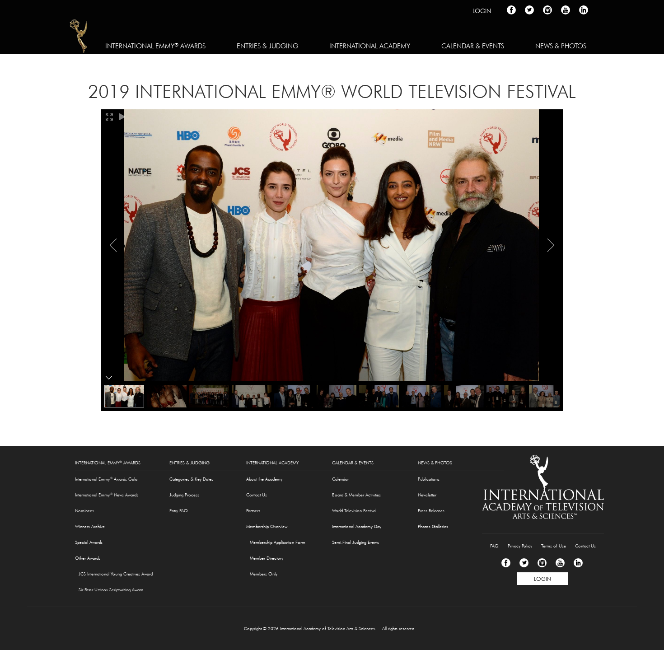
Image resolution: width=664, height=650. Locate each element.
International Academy (369, 46)
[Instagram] (542, 562)
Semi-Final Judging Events (355, 542)
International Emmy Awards (155, 45)
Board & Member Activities (356, 495)
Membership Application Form (277, 542)
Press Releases (431, 511)
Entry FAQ (178, 511)
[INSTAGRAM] (547, 9)
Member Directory (266, 558)
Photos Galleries (433, 526)
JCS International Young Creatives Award (116, 574)
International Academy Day (356, 526)
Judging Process (184, 495)
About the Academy (264, 479)
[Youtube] (560, 562)
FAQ (494, 546)
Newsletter (427, 495)
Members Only (263, 574)
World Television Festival (354, 511)
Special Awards (89, 542)
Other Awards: (88, 558)
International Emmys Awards (79, 37)
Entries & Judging (267, 46)
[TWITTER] (529, 9)
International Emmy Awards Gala (106, 479)
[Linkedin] (578, 562)
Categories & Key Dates (191, 479)
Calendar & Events (472, 46)
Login (481, 11)
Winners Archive (90, 526)
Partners (253, 511)
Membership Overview (266, 526)
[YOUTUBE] (565, 9)
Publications (429, 479)
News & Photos (560, 46)
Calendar (340, 479)
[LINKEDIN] (583, 9)
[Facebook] (505, 562)
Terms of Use (553, 546)
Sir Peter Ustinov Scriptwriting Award (111, 590)
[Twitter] (523, 562)
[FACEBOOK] (511, 9)
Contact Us (256, 495)
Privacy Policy (520, 546)
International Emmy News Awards (106, 494)
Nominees (84, 511)
